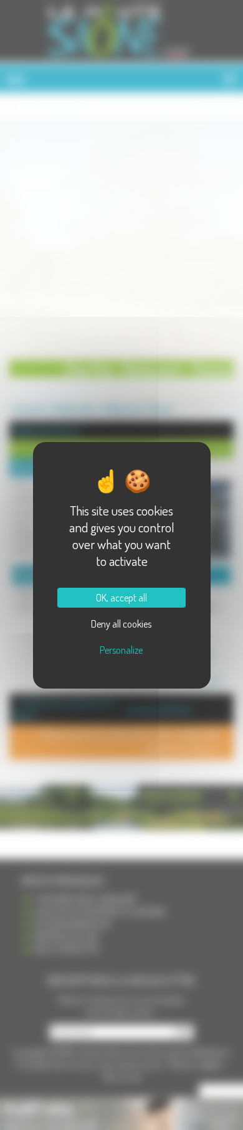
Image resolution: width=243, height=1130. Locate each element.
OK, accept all (121, 597)
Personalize (121, 650)
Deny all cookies (121, 624)
